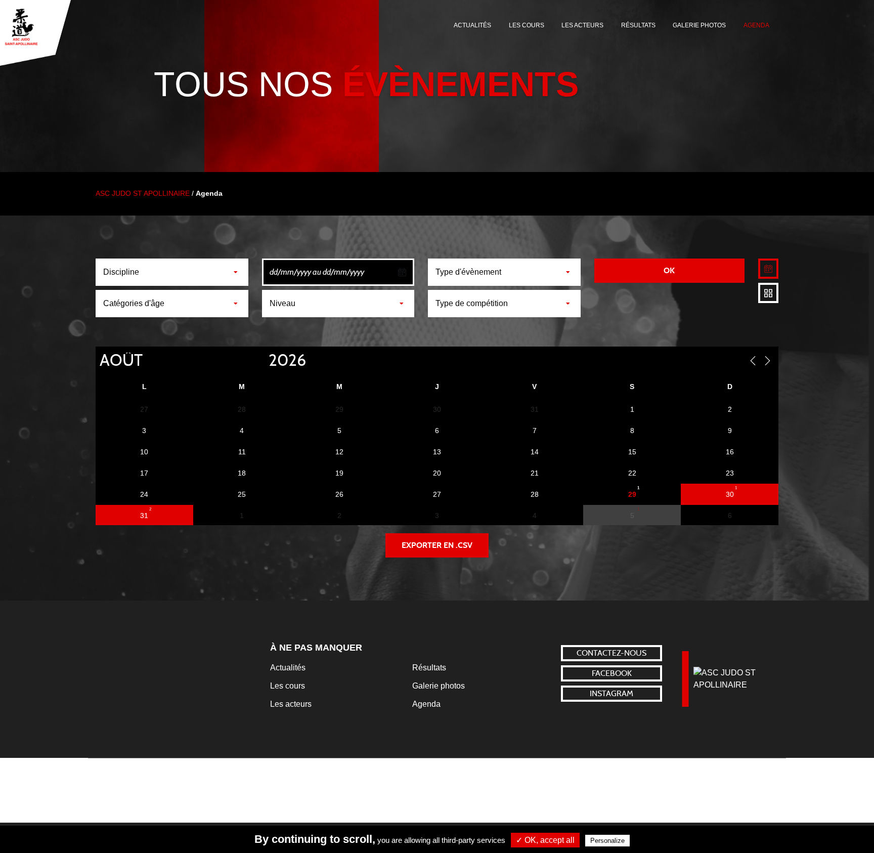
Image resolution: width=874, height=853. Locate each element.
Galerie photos (699, 25)
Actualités (472, 25)
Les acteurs (582, 25)
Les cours (526, 25)
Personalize (607, 840)
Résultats (638, 25)
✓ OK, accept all (545, 840)
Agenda (756, 25)
